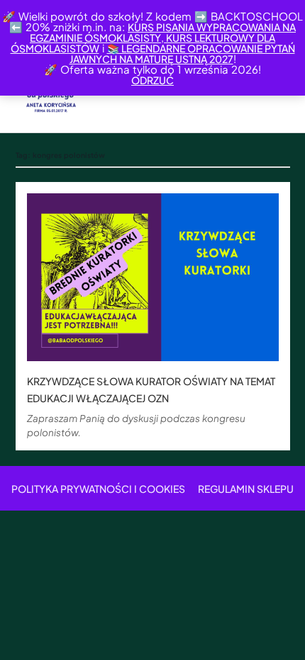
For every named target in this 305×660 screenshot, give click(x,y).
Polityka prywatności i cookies (98, 488)
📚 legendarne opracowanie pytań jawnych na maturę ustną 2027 (182, 53)
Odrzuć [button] (152, 80)
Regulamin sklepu (246, 488)
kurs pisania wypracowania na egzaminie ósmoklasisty (163, 32)
